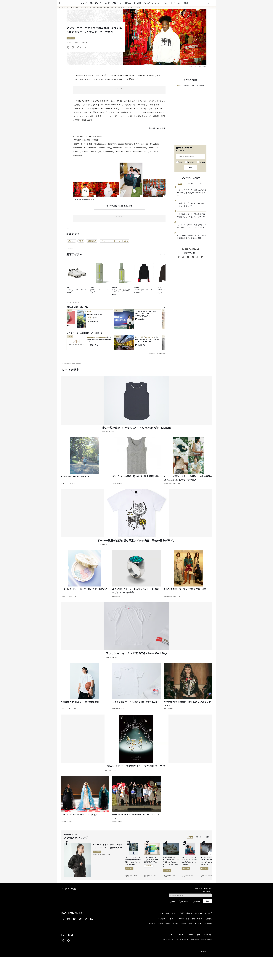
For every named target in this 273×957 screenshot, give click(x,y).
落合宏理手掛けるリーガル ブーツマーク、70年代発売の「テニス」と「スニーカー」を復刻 (171, 862)
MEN (180, 162)
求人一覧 (83, 307)
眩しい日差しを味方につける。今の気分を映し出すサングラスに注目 (191, 237)
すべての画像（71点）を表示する (119, 206)
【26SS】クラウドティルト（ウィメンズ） (76, 290)
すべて (179, 85)
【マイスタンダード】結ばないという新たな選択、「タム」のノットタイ (191, 226)
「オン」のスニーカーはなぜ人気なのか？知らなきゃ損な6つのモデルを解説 (191, 192)
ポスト (166, 3)
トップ (61, 7)
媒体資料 (168, 923)
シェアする (83, 47)
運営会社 (175, 923)
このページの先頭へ (71, 889)
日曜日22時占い (185, 913)
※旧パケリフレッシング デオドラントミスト (99, 290)
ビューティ (99, 3)
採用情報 (160, 923)
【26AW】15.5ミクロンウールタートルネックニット (143, 290)
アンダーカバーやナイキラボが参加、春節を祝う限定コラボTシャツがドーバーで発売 (114, 7)
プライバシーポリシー (195, 923)
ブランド (172, 935)
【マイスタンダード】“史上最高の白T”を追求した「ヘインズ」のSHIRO (191, 215)
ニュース (84, 3)
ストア (107, 3)
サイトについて (150, 923)
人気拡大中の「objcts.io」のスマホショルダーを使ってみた (191, 204)
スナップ (147, 3)
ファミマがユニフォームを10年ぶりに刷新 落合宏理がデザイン (151, 859)
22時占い (128, 3)
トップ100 (137, 3)
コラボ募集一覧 (96, 333)
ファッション (79, 7)
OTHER (202, 162)
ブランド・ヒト (117, 3)
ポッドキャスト (176, 3)
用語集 (186, 3)
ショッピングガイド (167, 939)
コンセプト (207, 935)
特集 (91, 3)
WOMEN (191, 162)
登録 (190, 168)
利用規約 (183, 923)
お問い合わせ (208, 923)
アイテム (181, 935)
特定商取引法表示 (206, 939)
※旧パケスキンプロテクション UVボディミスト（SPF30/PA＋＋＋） (121, 291)
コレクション (156, 3)
